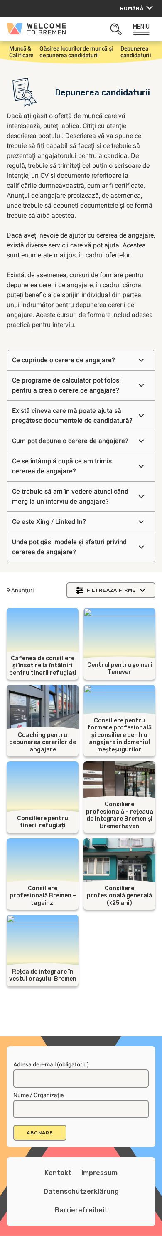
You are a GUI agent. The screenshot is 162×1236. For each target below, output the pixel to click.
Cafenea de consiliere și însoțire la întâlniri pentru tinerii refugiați (42, 665)
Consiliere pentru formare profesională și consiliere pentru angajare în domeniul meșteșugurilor (119, 735)
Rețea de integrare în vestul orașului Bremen (42, 975)
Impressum (99, 1173)
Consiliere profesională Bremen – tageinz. (43, 895)
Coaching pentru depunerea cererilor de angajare (42, 742)
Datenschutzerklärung (81, 1191)
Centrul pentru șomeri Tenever (119, 669)
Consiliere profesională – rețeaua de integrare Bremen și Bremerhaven (119, 815)
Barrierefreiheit (81, 1210)
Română (132, 8)
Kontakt (57, 1173)
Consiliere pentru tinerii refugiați (42, 822)
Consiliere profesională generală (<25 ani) (119, 895)
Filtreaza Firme (111, 590)
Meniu (141, 26)
